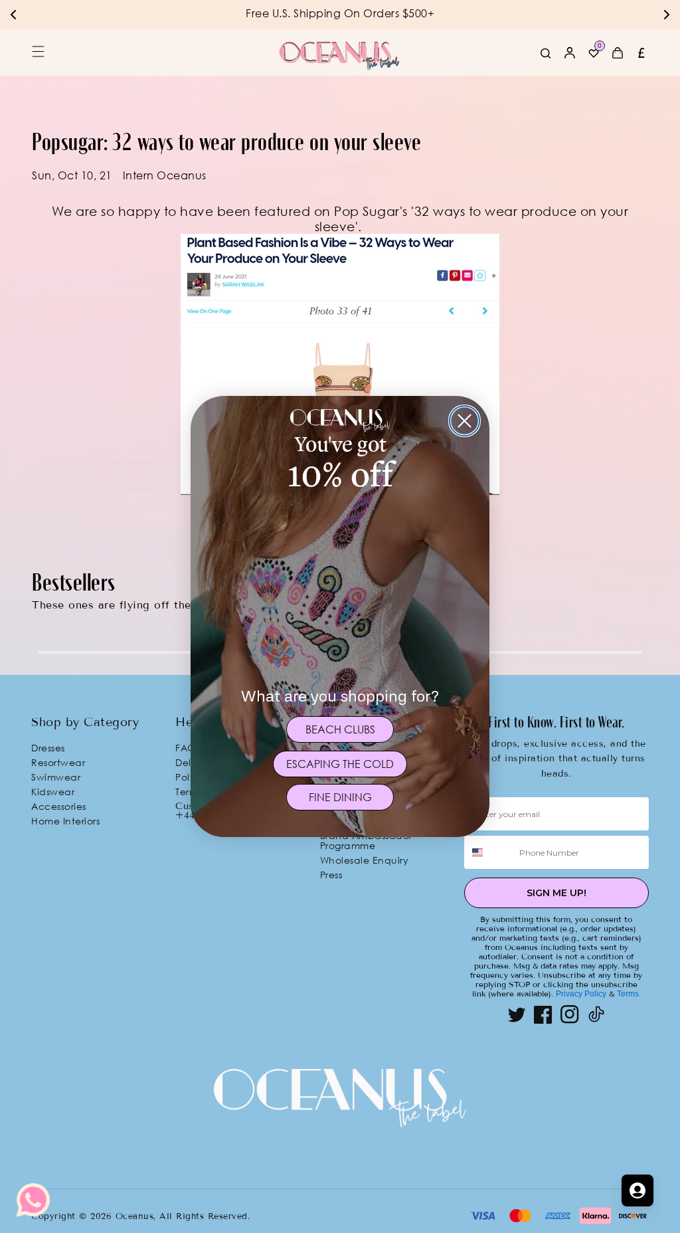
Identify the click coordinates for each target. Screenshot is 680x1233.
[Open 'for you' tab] (637, 1190)
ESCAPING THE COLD (340, 764)
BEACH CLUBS (340, 729)
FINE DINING (340, 797)
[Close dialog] (464, 421)
